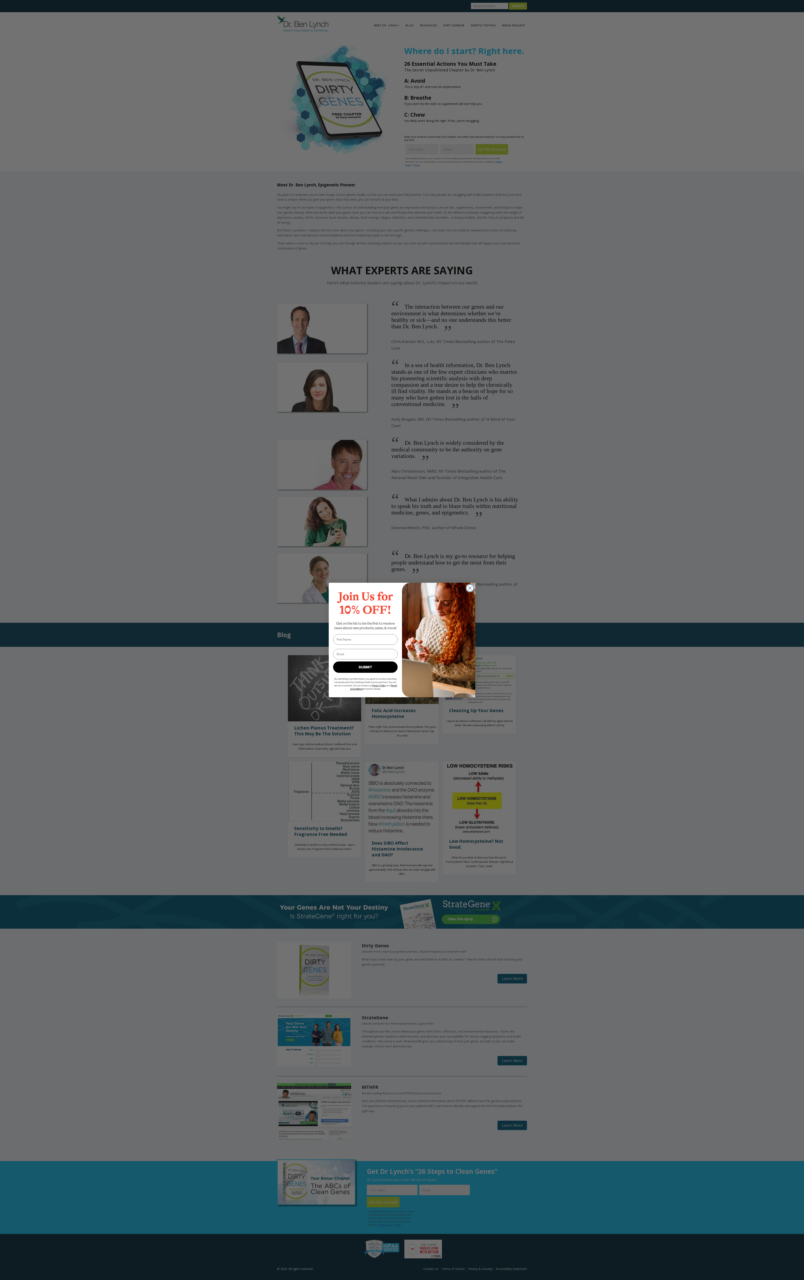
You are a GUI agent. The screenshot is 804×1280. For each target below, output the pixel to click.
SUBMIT (365, 667)
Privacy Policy (379, 685)
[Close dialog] (470, 588)
